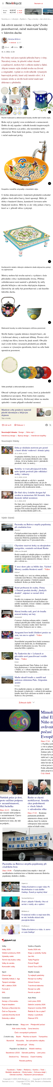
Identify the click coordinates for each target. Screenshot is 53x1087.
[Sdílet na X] (50, 425)
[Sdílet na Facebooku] (46, 425)
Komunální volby (8, 966)
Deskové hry (14, 1057)
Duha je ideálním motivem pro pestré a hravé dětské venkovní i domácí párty (32, 449)
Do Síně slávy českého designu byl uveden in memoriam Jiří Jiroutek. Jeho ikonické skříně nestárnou (32, 495)
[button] (26, 100)
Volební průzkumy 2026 (11, 953)
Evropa (17, 686)
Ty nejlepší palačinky (36, 975)
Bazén (18, 1037)
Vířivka (31, 1045)
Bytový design (23, 436)
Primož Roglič (33, 963)
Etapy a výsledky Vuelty (37, 953)
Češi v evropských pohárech (26, 1033)
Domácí (17, 530)
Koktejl (17, 638)
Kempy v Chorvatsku (10, 1001)
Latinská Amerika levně (11, 1015)
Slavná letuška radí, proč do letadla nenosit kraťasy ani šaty (30, 612)
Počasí (17, 572)
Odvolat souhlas (16, 1075)
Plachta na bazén (30, 1037)
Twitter (19, 1070)
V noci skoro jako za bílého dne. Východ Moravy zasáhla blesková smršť (33, 568)
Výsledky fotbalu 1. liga (11, 979)
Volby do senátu (8, 963)
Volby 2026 (6, 949)
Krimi (16, 662)
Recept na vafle (34, 989)
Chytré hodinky (36, 1057)
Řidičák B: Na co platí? (37, 1011)
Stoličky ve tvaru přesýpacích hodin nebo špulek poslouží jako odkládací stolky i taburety (31, 471)
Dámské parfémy (28, 1053)
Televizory (24, 1057)
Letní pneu (41, 1053)
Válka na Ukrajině (21, 551)
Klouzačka (20, 1041)
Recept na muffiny (35, 979)
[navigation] (3, 3)
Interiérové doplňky (38, 436)
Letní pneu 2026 (34, 1001)
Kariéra (35, 1070)
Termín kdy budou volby (11, 960)
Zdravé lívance (34, 982)
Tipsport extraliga (8, 982)
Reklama (27, 1070)
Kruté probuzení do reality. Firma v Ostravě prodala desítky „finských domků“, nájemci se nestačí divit (30, 590)
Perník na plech (34, 992)
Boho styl (30, 432)
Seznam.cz (38, 3)
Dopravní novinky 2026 (37, 1008)
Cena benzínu (33, 1029)
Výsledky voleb (8, 956)
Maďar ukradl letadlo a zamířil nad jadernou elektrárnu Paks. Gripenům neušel (31, 680)
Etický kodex (27, 1072)
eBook (7, 47)
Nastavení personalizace (33, 1075)
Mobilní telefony (35, 1049)
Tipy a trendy (6, 418)
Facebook (11, 1070)
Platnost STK (33, 1018)
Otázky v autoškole (35, 1015)
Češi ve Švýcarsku (9, 1011)
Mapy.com (25, 1024)
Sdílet (16, 47)
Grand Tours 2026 (35, 966)
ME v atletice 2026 (9, 985)
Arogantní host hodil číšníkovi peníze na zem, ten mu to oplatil (33, 634)
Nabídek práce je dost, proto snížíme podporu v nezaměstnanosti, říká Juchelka (11, 802)
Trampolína (43, 1037)
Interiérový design (8, 436)
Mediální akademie (13, 1072)
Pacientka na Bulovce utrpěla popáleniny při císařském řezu (33, 525)
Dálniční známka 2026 (36, 1005)
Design (21, 432)
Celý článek (45, 773)
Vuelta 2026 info (34, 949)
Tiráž (42, 1070)
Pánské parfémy (25, 1061)
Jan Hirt (31, 956)
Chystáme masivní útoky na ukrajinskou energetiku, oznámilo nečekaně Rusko (32, 547)
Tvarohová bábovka (36, 985)
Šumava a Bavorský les (11, 1008)
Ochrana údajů (40, 1072)
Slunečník (10, 1041)
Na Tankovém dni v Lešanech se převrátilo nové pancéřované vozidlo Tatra (31, 656)
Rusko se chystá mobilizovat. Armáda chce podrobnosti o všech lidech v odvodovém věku (38, 803)
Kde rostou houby (19, 1029)
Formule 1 (6, 989)
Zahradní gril (22, 1045)
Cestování (18, 617)
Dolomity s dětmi (8, 1018)
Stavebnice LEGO (13, 1053)
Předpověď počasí (38, 1024)
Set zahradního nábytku (35, 1041)
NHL (3, 992)
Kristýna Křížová (14, 39)
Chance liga (6, 975)
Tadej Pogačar (33, 960)
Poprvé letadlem (8, 1005)
